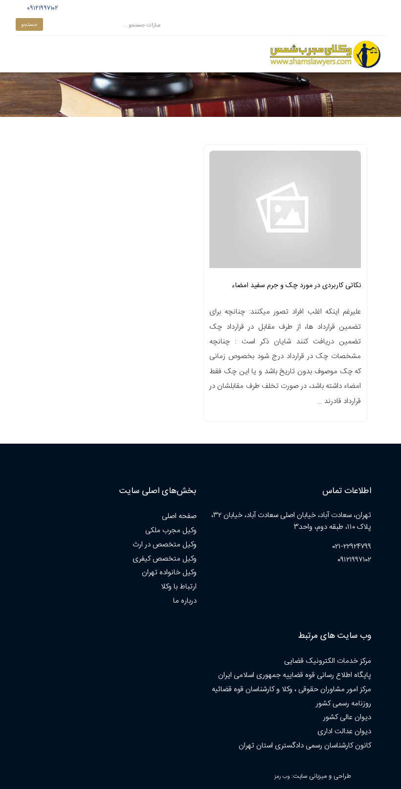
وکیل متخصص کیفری (165, 559)
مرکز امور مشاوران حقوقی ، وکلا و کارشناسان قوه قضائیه (291, 689)
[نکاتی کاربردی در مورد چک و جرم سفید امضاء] (285, 212)
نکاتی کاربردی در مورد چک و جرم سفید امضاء (296, 286)
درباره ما (185, 601)
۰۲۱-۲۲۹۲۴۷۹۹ (352, 547)
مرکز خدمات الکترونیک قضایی (327, 661)
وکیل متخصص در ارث (165, 545)
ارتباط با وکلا (179, 587)
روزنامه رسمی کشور (343, 704)
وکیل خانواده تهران (169, 572)
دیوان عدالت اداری (344, 731)
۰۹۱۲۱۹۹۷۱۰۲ (41, 8)
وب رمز (282, 776)
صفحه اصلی (179, 516)
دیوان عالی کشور (347, 717)
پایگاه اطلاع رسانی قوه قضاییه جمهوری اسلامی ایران (294, 675)
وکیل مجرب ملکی (171, 530)
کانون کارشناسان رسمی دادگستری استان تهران (305, 746)
